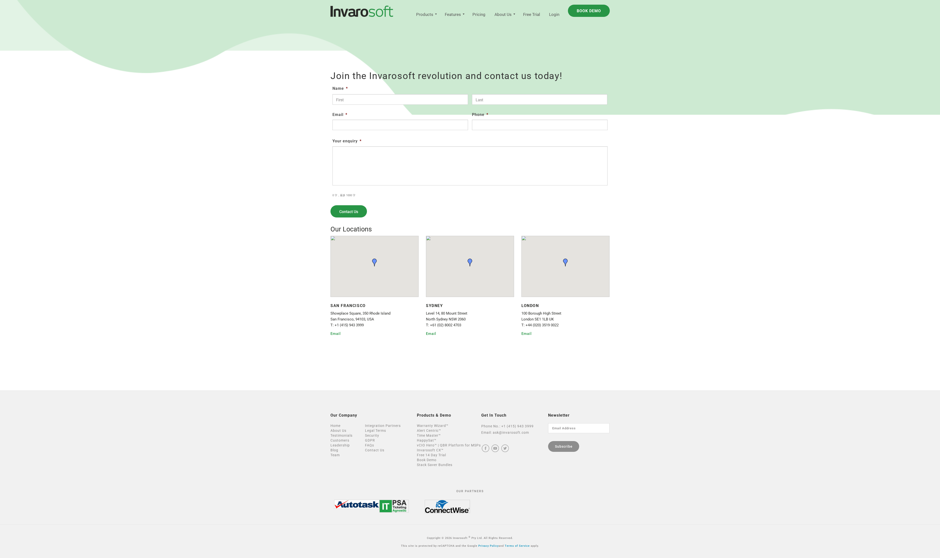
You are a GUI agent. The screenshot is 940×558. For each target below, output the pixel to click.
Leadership (340, 445)
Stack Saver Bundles (434, 465)
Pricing (478, 14)
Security (372, 435)
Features (453, 14)
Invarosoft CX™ (430, 450)
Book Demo (426, 460)
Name (340, 88)
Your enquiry (347, 141)
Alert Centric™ (429, 431)
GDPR (370, 440)
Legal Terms (375, 431)
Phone (480, 114)
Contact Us (374, 450)
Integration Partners (383, 426)
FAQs (369, 445)
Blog (334, 450)
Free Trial (531, 14)
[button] (374, 262)
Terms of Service (517, 545)
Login (554, 14)
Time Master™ (429, 435)
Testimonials (341, 435)
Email (339, 114)
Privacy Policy (488, 545)
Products (424, 14)
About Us (503, 14)
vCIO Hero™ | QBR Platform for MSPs (449, 445)
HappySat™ (426, 440)
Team (335, 455)
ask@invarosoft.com (511, 432)
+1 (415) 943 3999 (517, 426)
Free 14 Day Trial (431, 455)
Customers (339, 440)
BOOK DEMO (589, 11)
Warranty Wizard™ (432, 426)
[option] (356, 504)
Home (335, 426)
